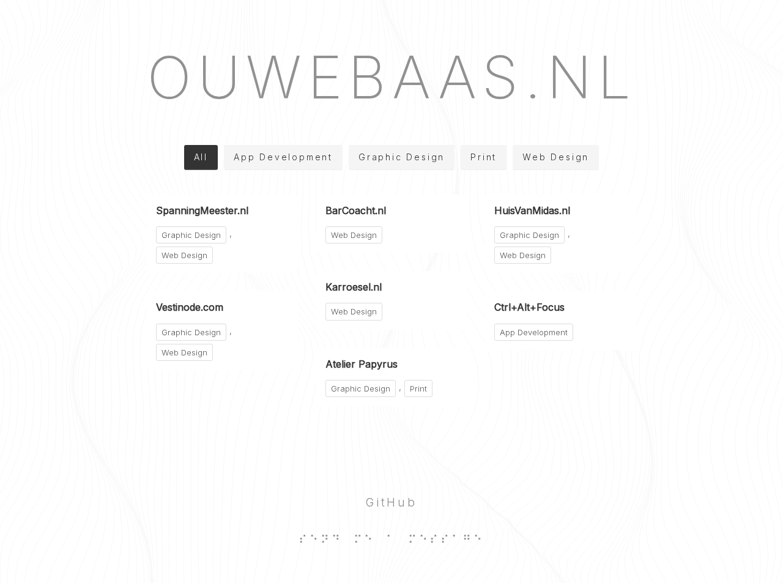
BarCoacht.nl (355, 210)
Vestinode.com (189, 307)
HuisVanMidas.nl (532, 210)
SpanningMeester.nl (202, 210)
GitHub (391, 502)
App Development (283, 157)
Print (483, 157)
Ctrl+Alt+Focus (529, 307)
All (201, 157)
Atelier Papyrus (361, 364)
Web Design (555, 157)
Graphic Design (401, 157)
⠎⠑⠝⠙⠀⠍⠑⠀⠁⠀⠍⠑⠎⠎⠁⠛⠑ (391, 539)
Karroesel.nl (353, 287)
